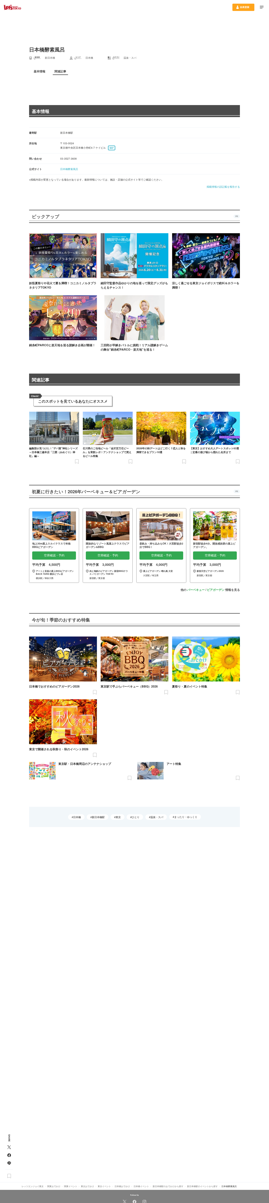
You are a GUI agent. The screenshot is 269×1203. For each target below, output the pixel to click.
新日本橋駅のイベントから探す (202, 1186)
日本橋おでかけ (122, 1186)
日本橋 (77, 817)
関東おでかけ (53, 1186)
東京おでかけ (87, 1186)
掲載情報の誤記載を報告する (223, 186)
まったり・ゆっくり (185, 817)
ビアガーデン (216, 590)
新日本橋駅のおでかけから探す (168, 1186)
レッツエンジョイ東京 (33, 1186)
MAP (112, 148)
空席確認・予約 (54, 555)
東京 (118, 817)
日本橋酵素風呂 (69, 169)
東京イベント (104, 1186)
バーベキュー (196, 590)
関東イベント (70, 1186)
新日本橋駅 (98, 817)
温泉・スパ (156, 817)
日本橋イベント (141, 1186)
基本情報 (40, 111)
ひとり (135, 817)
